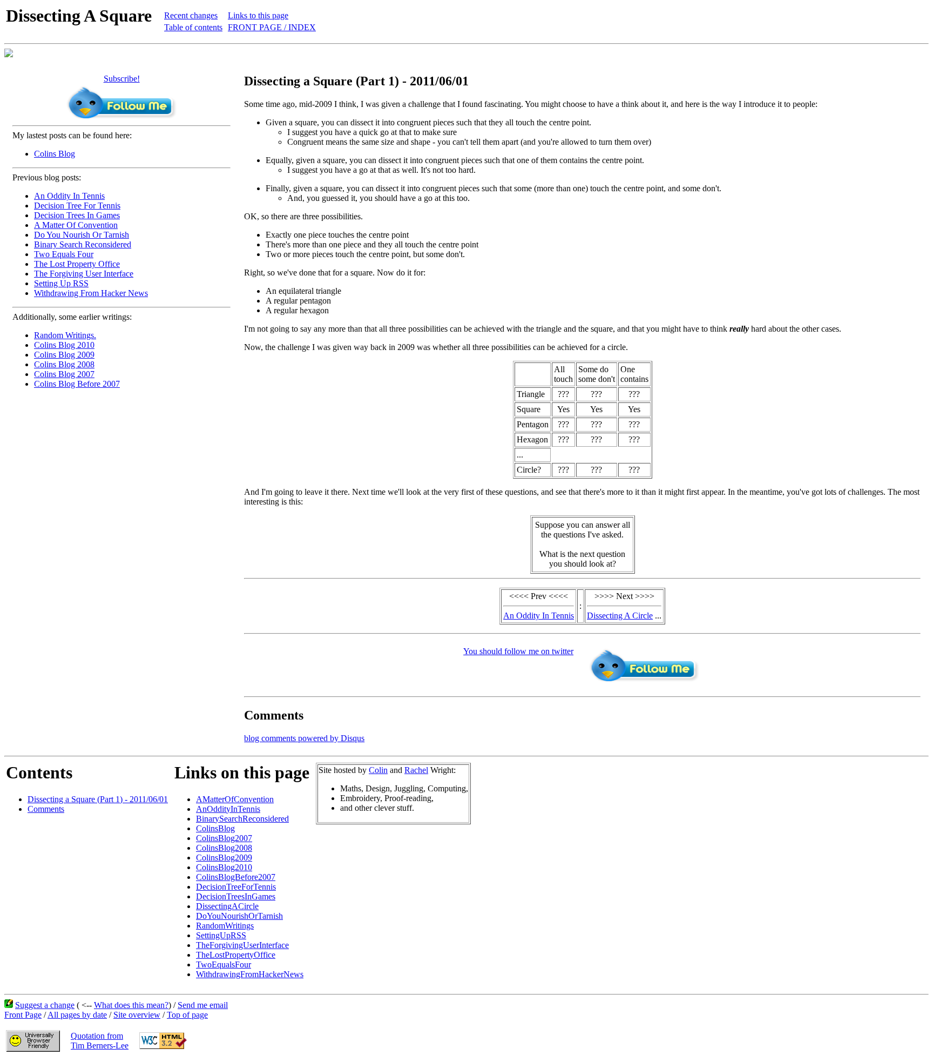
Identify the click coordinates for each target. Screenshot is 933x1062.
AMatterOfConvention (235, 799)
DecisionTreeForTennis (236, 886)
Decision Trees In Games (77, 215)
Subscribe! (122, 78)
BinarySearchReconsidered (242, 818)
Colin (378, 770)
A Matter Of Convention (76, 225)
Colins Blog (54, 153)
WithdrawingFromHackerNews (249, 974)
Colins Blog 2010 (64, 344)
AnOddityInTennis (228, 809)
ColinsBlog (215, 828)
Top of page (187, 1014)
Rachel (416, 770)
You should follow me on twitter (518, 651)
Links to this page (258, 15)
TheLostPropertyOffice (235, 954)
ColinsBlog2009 (224, 857)
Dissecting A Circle (620, 615)
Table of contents (193, 27)
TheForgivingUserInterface (242, 945)
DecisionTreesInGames (235, 896)
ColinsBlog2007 (224, 838)
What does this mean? (131, 1005)
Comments (46, 809)
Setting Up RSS (61, 283)
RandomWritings (225, 925)
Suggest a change (45, 1005)
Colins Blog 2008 (64, 364)
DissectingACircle (227, 906)
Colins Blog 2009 (64, 354)
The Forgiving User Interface (83, 273)
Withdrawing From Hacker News (91, 293)
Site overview (136, 1014)
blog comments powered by (304, 738)
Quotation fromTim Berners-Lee (100, 1040)
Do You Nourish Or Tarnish (81, 234)
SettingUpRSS (221, 935)
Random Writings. (65, 335)
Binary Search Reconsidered (82, 244)
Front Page (23, 1014)
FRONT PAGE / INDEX (272, 27)
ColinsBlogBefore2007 (235, 877)
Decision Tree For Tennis (77, 205)
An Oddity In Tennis (69, 195)
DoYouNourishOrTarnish (239, 915)
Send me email (203, 1005)
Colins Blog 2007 (64, 374)
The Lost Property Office (77, 263)
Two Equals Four (63, 254)
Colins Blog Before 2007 (77, 383)
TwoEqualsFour (223, 964)
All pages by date (77, 1014)
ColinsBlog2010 (224, 867)
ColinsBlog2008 (224, 847)
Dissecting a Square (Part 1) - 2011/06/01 (98, 799)
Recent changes (191, 15)
